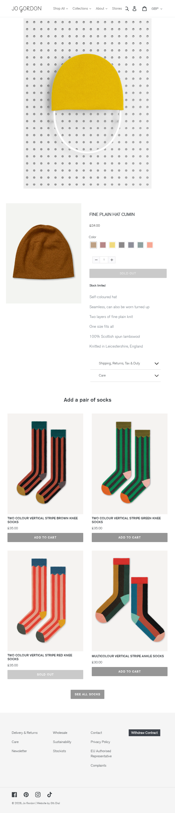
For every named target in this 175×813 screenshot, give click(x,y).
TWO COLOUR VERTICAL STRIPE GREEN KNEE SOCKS (126, 520)
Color (92, 237)
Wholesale (60, 733)
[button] (93, 245)
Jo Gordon (29, 803)
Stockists (59, 751)
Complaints (98, 765)
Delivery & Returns (25, 733)
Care (15, 742)
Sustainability (62, 742)
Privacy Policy (100, 742)
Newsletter (19, 751)
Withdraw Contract (144, 733)
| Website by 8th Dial (48, 803)
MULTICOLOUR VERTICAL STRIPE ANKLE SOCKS (128, 656)
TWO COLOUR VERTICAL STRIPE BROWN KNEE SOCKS (42, 520)
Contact (96, 733)
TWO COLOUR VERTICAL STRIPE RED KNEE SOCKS (39, 657)
